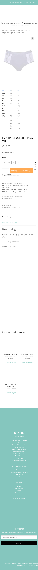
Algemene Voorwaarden (19, 460)
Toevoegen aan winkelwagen (21, 170)
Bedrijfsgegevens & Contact (19, 472)
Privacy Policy (19, 458)
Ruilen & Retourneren (19, 449)
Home (6, 30)
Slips (27, 30)
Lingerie (12, 30)
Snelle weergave (10, 362)
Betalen (19, 443)
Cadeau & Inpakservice (19, 445)
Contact (19, 2)
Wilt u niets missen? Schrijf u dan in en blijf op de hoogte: (19, 532)
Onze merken (19, 474)
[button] (32, 38)
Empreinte (14, 207)
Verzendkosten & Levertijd (19, 440)
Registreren (19, 488)
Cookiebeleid (19, 456)
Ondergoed (20, 30)
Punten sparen (19, 447)
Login (19, 486)
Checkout (19, 490)
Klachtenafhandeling (19, 454)
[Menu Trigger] (2, 2)
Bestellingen (19, 492)
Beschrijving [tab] (6, 217)
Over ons (19, 470)
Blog (13, 2)
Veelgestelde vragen (29, 2)
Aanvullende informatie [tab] (10, 223)
